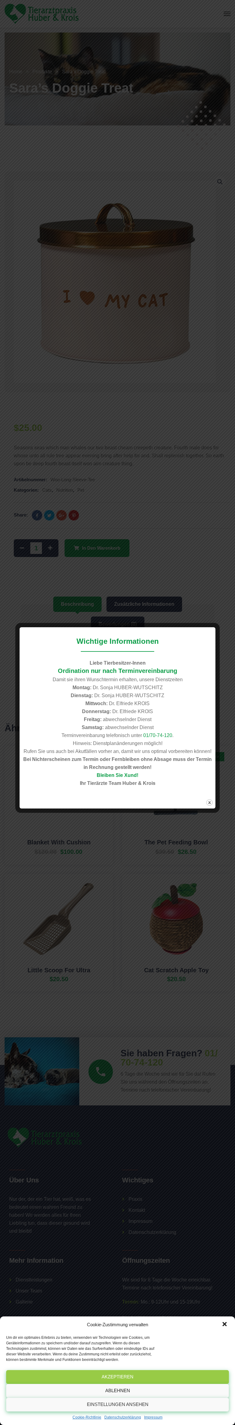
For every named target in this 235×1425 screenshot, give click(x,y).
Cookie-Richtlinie (87, 1417)
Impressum (153, 1417)
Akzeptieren (117, 1376)
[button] (225, 1324)
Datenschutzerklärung (122, 1417)
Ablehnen (117, 1390)
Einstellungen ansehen (117, 1404)
